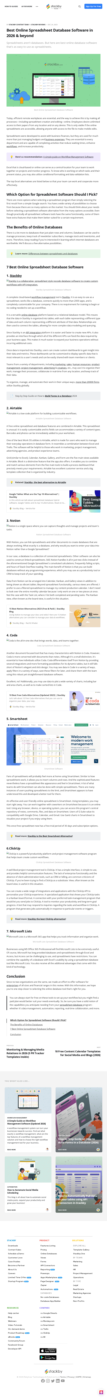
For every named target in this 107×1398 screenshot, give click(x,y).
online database (29, 314)
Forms (43, 1261)
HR (74, 1269)
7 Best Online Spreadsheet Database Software (32, 1029)
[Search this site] (80, 6)
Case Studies (14, 1261)
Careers (11, 1273)
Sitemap (87, 1377)
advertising (49, 367)
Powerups (45, 1273)
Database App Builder (51, 1301)
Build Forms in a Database (58, 396)
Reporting (47, 1269)
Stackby (16, 276)
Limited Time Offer (19, 1277)
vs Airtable (45, 1317)
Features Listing (48, 1245)
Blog (10, 1317)
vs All (43, 1337)
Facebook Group (15, 1345)
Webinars (12, 1321)
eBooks (13, 1337)
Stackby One (79, 1253)
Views (43, 1257)
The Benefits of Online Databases (26, 1024)
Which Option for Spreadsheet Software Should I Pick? (38, 1020)
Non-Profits (78, 1301)
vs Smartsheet (47, 1325)
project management (32, 367)
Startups (77, 1297)
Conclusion (15, 1034)
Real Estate (78, 1289)
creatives (62, 367)
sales (69, 364)
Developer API (14, 1348)
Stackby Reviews (38, 25)
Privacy (71, 1377)
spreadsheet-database (71, 1004)
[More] (37, 6)
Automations (49, 1289)
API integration (33, 332)
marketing (60, 364)
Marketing (77, 1261)
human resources (82, 364)
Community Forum (16, 1341)
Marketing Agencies (82, 1293)
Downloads (13, 1245)
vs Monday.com (47, 1321)
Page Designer (50, 1281)
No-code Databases (50, 1297)
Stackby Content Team (19, 25)
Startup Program (18, 1281)
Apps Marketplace (51, 1277)
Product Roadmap (18, 1333)
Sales (75, 1265)
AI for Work (27, 6)
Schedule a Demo (16, 1253)
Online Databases (49, 1253)
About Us (12, 1269)
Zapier (44, 1285)
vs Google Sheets (49, 1313)
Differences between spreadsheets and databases (53, 253)
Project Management (83, 1273)
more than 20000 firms (87, 381)
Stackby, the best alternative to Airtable (45, 482)
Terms (63, 1377)
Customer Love (15, 1257)
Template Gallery (81, 1249)
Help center (13, 1313)
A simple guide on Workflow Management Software (68, 156)
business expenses (55, 139)
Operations (78, 1277)
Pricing (44, 1249)
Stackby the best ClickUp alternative (46, 919)
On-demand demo (16, 1329)
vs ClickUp (45, 1333)
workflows (12, 146)
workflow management (43, 297)
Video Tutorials (15, 1325)
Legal (75, 1285)
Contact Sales (14, 1249)
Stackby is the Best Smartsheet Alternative (50, 836)
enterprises (12, 985)
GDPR (78, 1377)
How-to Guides (11, 6)
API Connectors (48, 1265)
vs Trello (44, 1329)
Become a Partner (16, 1265)
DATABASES (46, 1293)
